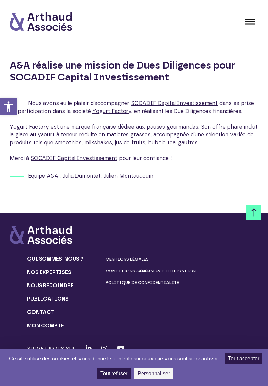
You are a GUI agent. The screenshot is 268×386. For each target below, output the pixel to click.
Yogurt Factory (111, 111)
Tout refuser (113, 373)
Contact (41, 312)
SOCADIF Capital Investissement (174, 103)
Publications (48, 299)
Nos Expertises (49, 272)
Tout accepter (243, 358)
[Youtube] (121, 349)
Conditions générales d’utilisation (151, 271)
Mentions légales (127, 259)
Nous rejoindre (50, 285)
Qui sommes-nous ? (55, 259)
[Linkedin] (89, 349)
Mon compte (45, 326)
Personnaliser (154, 373)
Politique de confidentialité (142, 282)
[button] (8, 106)
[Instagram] (104, 349)
